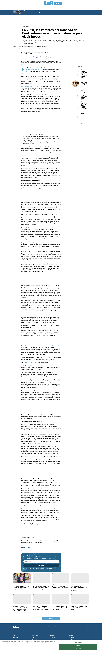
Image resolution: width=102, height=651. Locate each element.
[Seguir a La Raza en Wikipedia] (57, 627)
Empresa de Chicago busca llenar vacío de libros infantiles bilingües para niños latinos (22, 588)
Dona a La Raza (24, 7)
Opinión (33, 637)
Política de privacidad (43, 568)
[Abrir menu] (13, 3)
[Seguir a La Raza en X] (50, 627)
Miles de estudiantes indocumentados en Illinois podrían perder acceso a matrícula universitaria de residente (20, 609)
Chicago (31, 7)
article (25, 541)
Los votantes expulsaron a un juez (30, 86)
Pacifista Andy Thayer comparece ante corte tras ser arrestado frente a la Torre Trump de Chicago (80, 588)
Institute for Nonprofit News (43, 541)
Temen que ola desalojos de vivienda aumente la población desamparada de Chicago (84, 106)
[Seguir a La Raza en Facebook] (48, 627)
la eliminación (33, 233)
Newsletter (52, 635)
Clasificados (78, 7)
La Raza (23, 26)
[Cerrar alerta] (88, 11)
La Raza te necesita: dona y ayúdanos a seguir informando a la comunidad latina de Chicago (84, 75)
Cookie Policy (49, 642)
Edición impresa (70, 7)
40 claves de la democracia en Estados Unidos (84, 83)
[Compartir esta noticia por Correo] (45, 57)
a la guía (50, 333)
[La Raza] (53, 3)
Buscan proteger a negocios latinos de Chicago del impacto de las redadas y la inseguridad (41, 608)
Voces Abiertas (46, 7)
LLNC (63, 7)
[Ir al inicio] (18, 627)
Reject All (78, 645)
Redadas (38, 7)
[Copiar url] (50, 57)
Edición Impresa (71, 637)
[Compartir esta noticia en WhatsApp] (32, 57)
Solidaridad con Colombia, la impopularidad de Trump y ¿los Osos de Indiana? (60, 608)
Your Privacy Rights (78, 642)
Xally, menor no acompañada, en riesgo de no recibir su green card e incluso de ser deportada (41, 588)
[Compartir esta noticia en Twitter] (41, 57)
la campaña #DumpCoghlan (30, 362)
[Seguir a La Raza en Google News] (55, 627)
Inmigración (15, 637)
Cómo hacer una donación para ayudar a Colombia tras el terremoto (40, 12)
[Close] (100, 645)
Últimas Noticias (35, 635)
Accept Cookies (78, 648)
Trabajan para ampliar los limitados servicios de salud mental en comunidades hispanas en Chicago (84, 96)
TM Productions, (49, 380)
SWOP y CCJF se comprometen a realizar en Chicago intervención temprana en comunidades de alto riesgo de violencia (84, 118)
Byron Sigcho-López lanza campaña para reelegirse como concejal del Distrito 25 (60, 588)
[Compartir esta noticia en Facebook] (37, 57)
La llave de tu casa (55, 7)
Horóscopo (71, 635)
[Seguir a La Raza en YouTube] (53, 627)
